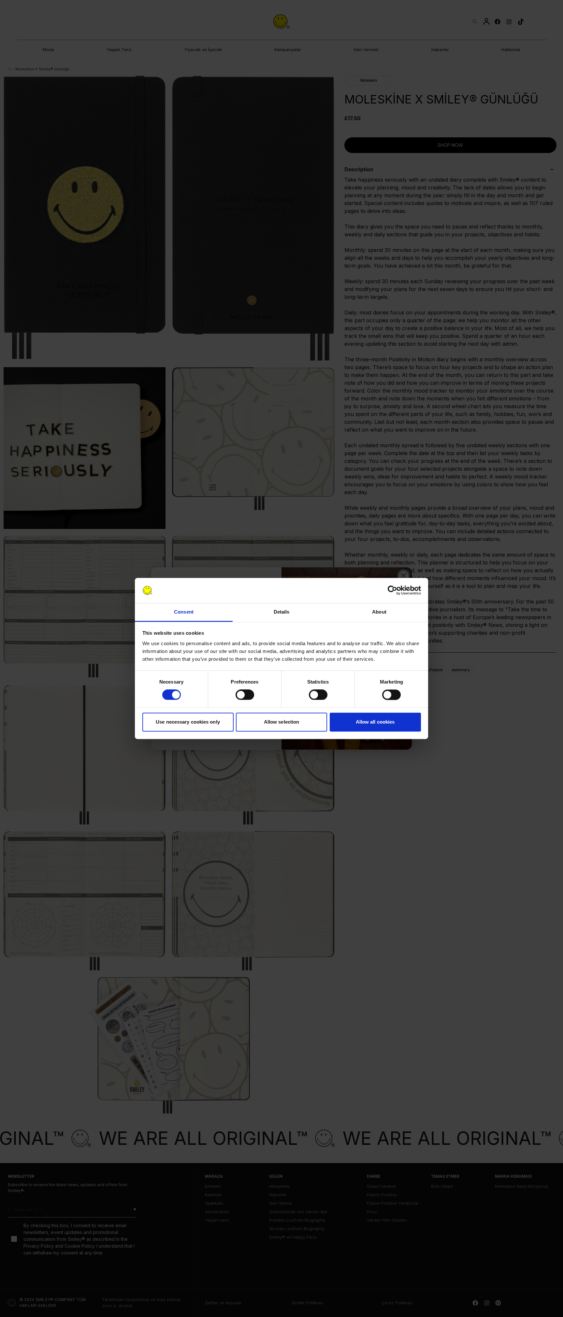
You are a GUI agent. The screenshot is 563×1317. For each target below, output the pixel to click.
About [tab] (379, 612)
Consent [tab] (184, 612)
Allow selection (281, 722)
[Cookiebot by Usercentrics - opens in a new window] (392, 590)
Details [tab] (282, 612)
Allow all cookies (375, 722)
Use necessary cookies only (188, 722)
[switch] (245, 695)
